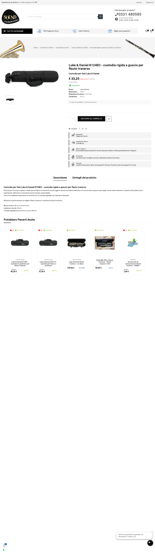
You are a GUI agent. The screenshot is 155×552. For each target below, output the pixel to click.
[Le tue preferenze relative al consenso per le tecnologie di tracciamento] (4, 550)
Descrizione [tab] (60, 177)
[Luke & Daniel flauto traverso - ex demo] (76, 243)
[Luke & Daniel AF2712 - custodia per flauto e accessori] (48, 243)
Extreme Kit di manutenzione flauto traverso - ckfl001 (133, 264)
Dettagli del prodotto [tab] (84, 177)
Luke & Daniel (84, 89)
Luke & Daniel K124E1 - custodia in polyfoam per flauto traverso (20, 264)
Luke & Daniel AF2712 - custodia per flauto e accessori (48, 264)
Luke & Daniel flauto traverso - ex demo (76, 263)
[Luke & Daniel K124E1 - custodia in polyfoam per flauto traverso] (20, 243)
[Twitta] (83, 129)
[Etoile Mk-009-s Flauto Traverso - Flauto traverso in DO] (105, 243)
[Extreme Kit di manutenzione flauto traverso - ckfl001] (133, 243)
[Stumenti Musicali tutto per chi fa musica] (11, 16)
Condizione (73, 96)
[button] (150, 543)
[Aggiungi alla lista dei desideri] (109, 118)
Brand (71, 89)
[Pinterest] (86, 129)
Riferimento (73, 92)
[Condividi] (79, 129)
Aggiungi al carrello (91, 118)
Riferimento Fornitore (76, 94)
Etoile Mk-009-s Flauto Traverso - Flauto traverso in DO (104, 262)
